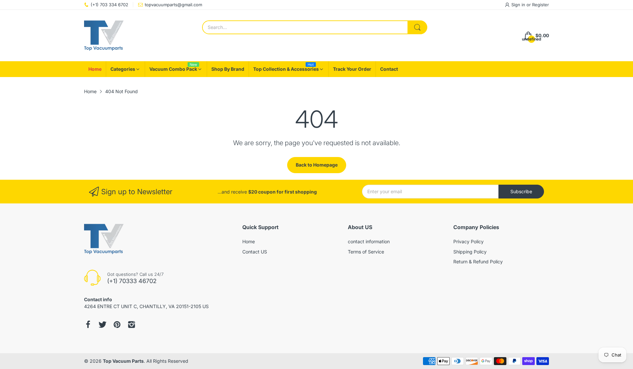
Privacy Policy (468, 241)
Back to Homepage (317, 165)
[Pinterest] (117, 325)
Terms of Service (366, 251)
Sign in (519, 4)
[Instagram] (132, 325)
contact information (369, 241)
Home (248, 241)
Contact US (254, 251)
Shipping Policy (470, 251)
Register (540, 4)
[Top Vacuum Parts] (104, 35)
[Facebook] (88, 325)
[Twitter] (102, 325)
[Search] (417, 27)
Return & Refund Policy (478, 261)
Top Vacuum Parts (123, 361)
